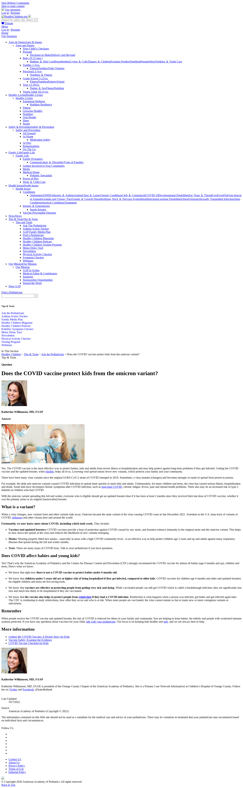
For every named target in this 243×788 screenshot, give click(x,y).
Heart (144, 199)
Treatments (70, 202)
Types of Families (73, 162)
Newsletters (29, 251)
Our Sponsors (12, 9)
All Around (29, 133)
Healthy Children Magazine (38, 238)
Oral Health (29, 117)
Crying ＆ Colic (79, 61)
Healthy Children (11, 354)
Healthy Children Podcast (37, 241)
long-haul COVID (111, 486)
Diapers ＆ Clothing (99, 61)
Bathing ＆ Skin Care (42, 61)
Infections (152, 199)
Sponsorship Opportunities (38, 279)
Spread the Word (32, 283)
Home (4, 32)
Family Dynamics (33, 158)
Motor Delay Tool (33, 247)
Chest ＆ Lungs (91, 195)
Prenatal (27, 51)
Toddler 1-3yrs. (31, 65)
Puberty (52, 81)
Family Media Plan (12, 319)
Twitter (13, 689)
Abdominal (36, 195)
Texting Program (10, 341)
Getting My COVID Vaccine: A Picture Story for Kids (39, 636)
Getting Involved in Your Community (44, 165)
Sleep (152, 61)
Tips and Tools (24, 222)
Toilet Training (56, 68)
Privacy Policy (17, 765)
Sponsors (28, 276)
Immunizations (31, 146)
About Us (14, 762)
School (60, 81)
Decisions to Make (40, 54)
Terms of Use (16, 768)
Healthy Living (24, 98)
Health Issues (23, 188)
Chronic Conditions (111, 195)
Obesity (185, 199)
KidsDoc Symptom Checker (17, 329)
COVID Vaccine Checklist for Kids (29, 643)
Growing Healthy (33, 110)
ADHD (47, 195)
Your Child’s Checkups (36, 48)
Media (26, 169)
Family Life (22, 155)
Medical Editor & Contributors (40, 273)
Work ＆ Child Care (34, 181)
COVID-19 (152, 195)
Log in (5, 12)
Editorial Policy (17, 772)
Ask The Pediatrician (34, 225)
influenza (17, 517)
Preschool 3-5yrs (32, 71)
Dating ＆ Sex (38, 88)
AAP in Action (31, 270)
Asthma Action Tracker (36, 228)
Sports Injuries (38, 209)
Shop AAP (15, 286)
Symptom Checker (33, 257)
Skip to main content (13, 6)
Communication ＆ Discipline (47, 162)
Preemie (144, 61)
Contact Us (15, 759)
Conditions (29, 191)
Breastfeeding (62, 61)
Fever (220, 195)
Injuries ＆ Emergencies (36, 205)
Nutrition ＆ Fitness (41, 74)
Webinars (28, 260)
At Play (27, 142)
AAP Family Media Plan (37, 231)
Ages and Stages (25, 45)
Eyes (214, 195)
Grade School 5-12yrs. (35, 78)
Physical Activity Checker (37, 254)
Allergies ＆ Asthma (62, 195)
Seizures (195, 199)
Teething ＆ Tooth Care (168, 61)
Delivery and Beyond (63, 54)
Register (15, 12)
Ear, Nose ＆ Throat (200, 195)
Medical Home (31, 172)
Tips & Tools (31, 354)
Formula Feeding (120, 61)
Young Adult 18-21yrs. (36, 91)
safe (165, 621)
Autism (78, 195)
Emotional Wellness (34, 101)
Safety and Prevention (28, 130)
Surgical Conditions (53, 202)
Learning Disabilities (169, 199)
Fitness (34, 68)
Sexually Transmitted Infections (217, 199)
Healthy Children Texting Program (42, 244)
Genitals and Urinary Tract (57, 199)
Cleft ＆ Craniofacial (134, 195)
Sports (26, 123)
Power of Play (31, 178)
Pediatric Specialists (41, 175)
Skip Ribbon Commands (15, 2)
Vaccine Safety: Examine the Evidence (30, 639)
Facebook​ (28, 689)
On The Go (29, 149)
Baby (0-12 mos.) (33, 58)
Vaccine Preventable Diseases (39, 212)
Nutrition (135, 61)
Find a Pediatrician (33, 235)
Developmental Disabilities (174, 195)
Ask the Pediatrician (12, 313)
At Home (28, 136)
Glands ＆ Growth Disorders (88, 199)
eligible (50, 471)
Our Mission (23, 267)
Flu (225, 195)
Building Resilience (41, 104)
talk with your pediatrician (100, 621)
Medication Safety (40, 139)
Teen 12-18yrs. (31, 84)
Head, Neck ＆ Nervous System (123, 199)
